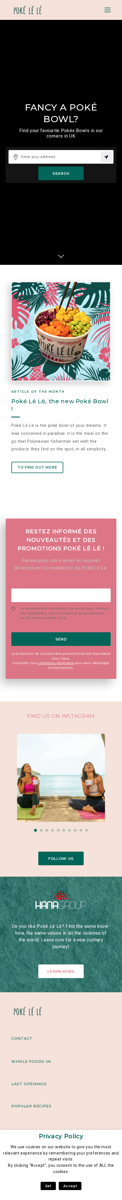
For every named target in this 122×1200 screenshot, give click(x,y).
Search (61, 173)
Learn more (60, 971)
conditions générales (55, 663)
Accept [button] (70, 1186)
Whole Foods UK (31, 1061)
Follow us (61, 858)
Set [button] (48, 1186)
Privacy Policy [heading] (61, 1136)
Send (61, 639)
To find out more (37, 467)
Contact (21, 1038)
